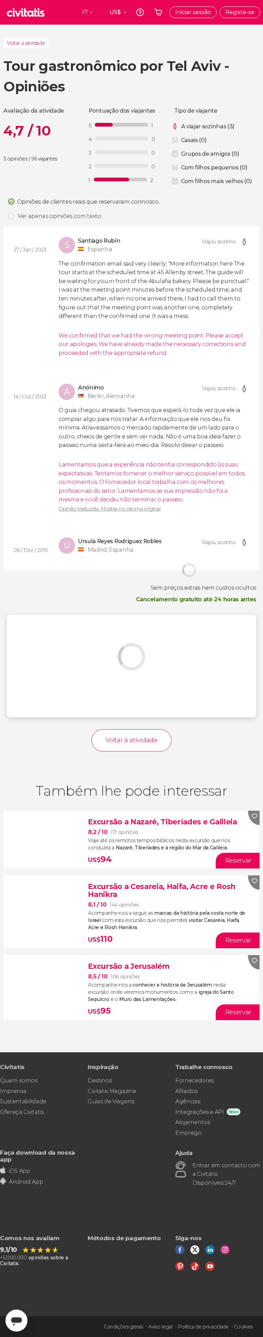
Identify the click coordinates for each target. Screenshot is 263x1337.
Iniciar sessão (193, 12)
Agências (187, 1101)
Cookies (243, 1327)
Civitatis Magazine (112, 1091)
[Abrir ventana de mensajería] (16, 1321)
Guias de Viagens (111, 1101)
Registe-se (239, 12)
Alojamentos (192, 1122)
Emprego (188, 1133)
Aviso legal (160, 1327)
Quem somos (18, 1080)
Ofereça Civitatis (22, 1112)
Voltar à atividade (26, 43)
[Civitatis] (25, 12)
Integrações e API (199, 1112)
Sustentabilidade (23, 1101)
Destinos (100, 1080)
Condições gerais (123, 1327)
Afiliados (186, 1091)
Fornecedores (194, 1080)
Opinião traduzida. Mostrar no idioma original (110, 508)
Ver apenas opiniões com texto (59, 216)
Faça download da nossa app (37, 1156)
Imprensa (13, 1091)
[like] (254, 818)
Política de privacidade (203, 1327)
